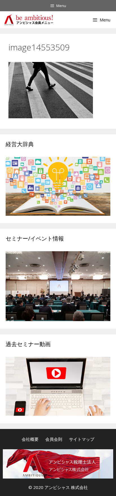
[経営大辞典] (58, 214)
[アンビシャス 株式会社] (28, 19)
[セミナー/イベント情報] (58, 319)
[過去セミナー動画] (58, 414)
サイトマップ (81, 439)
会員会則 (53, 439)
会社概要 (30, 439)
